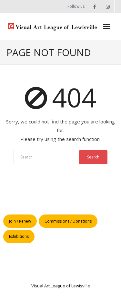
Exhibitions (19, 236)
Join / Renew (20, 221)
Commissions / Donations (68, 221)
